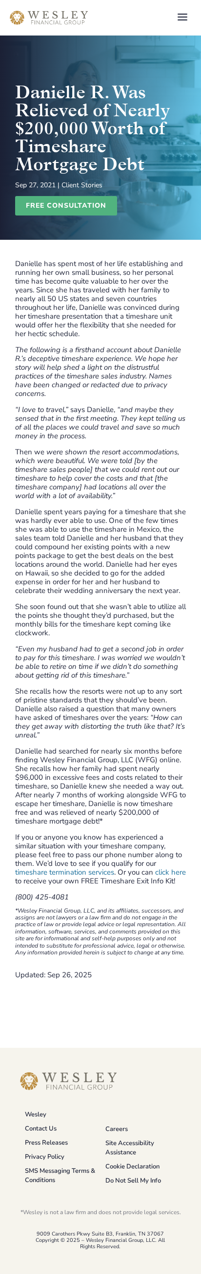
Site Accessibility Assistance (129, 1148)
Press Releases (46, 1142)
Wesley (35, 1114)
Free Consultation (66, 205)
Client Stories (81, 185)
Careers (116, 1129)
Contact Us (41, 1128)
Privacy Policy (44, 1156)
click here (170, 872)
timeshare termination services (64, 872)
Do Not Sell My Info (133, 1180)
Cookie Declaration (132, 1166)
